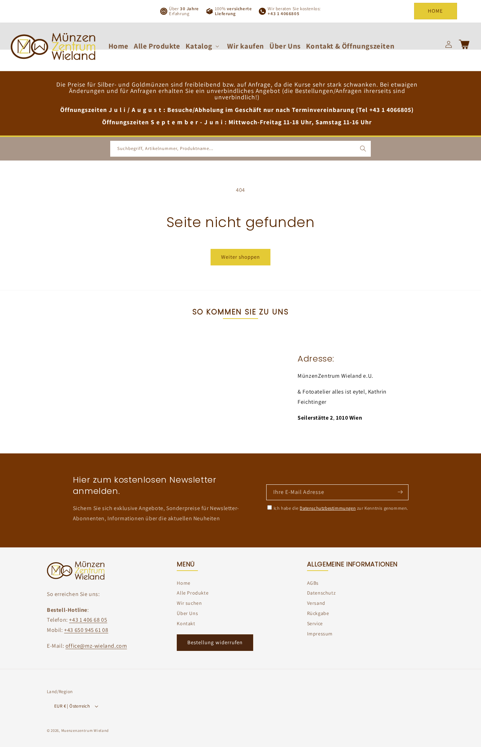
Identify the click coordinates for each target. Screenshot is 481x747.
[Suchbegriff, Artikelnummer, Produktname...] (363, 148)
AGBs (313, 583)
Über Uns (187, 613)
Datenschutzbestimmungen (328, 508)
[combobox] (240, 149)
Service (315, 623)
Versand (316, 603)
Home (183, 583)
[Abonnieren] (400, 492)
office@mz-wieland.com (96, 645)
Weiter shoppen (240, 256)
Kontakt (186, 623)
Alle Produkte (192, 593)
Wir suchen (189, 603)
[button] (204, 46)
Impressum (320, 633)
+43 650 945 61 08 (86, 630)
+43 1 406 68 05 (88, 620)
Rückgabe (318, 613)
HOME (435, 10)
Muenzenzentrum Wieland (85, 730)
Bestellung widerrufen (215, 642)
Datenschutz (321, 593)
